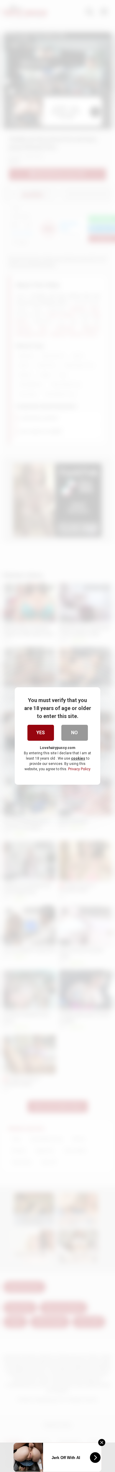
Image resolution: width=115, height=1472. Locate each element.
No (74, 732)
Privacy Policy (79, 769)
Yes (40, 732)
